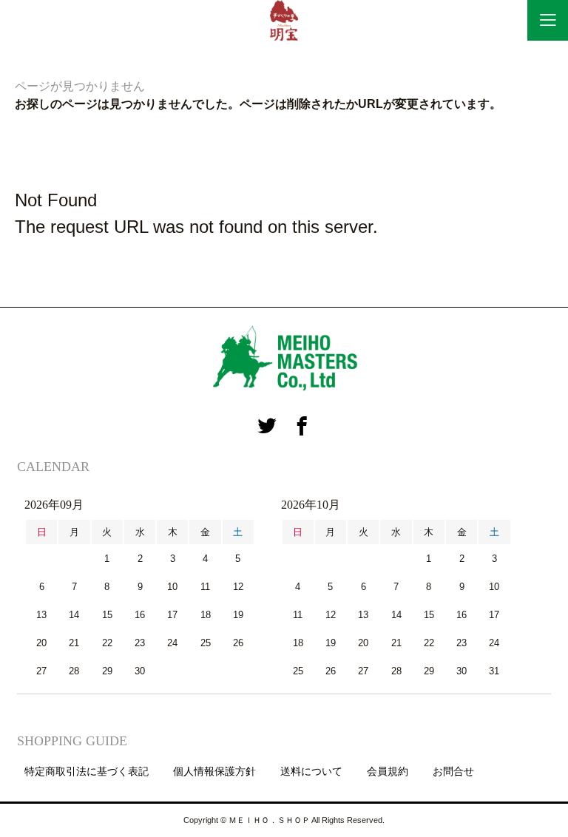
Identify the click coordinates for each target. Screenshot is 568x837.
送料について (311, 771)
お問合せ (453, 771)
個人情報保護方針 (214, 771)
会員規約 (387, 771)
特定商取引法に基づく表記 (86, 771)
